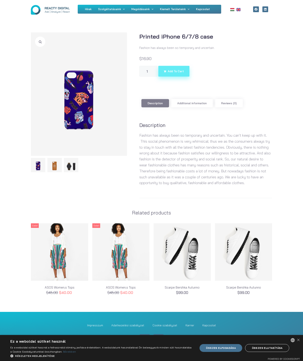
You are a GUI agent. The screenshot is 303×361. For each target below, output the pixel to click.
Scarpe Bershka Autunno (182, 287)
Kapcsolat (209, 325)
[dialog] (151, 348)
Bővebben (69, 351)
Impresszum (95, 325)
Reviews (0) (229, 103)
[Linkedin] (265, 9)
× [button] (298, 339)
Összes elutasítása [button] (267, 347)
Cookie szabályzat (165, 325)
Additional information (192, 103)
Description (155, 103)
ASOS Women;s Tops (59, 287)
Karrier (190, 325)
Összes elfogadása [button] (221, 347)
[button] (101, 356)
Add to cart (176, 71)
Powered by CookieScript (284, 358)
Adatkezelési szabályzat (127, 325)
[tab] (155, 103)
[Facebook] (256, 9)
